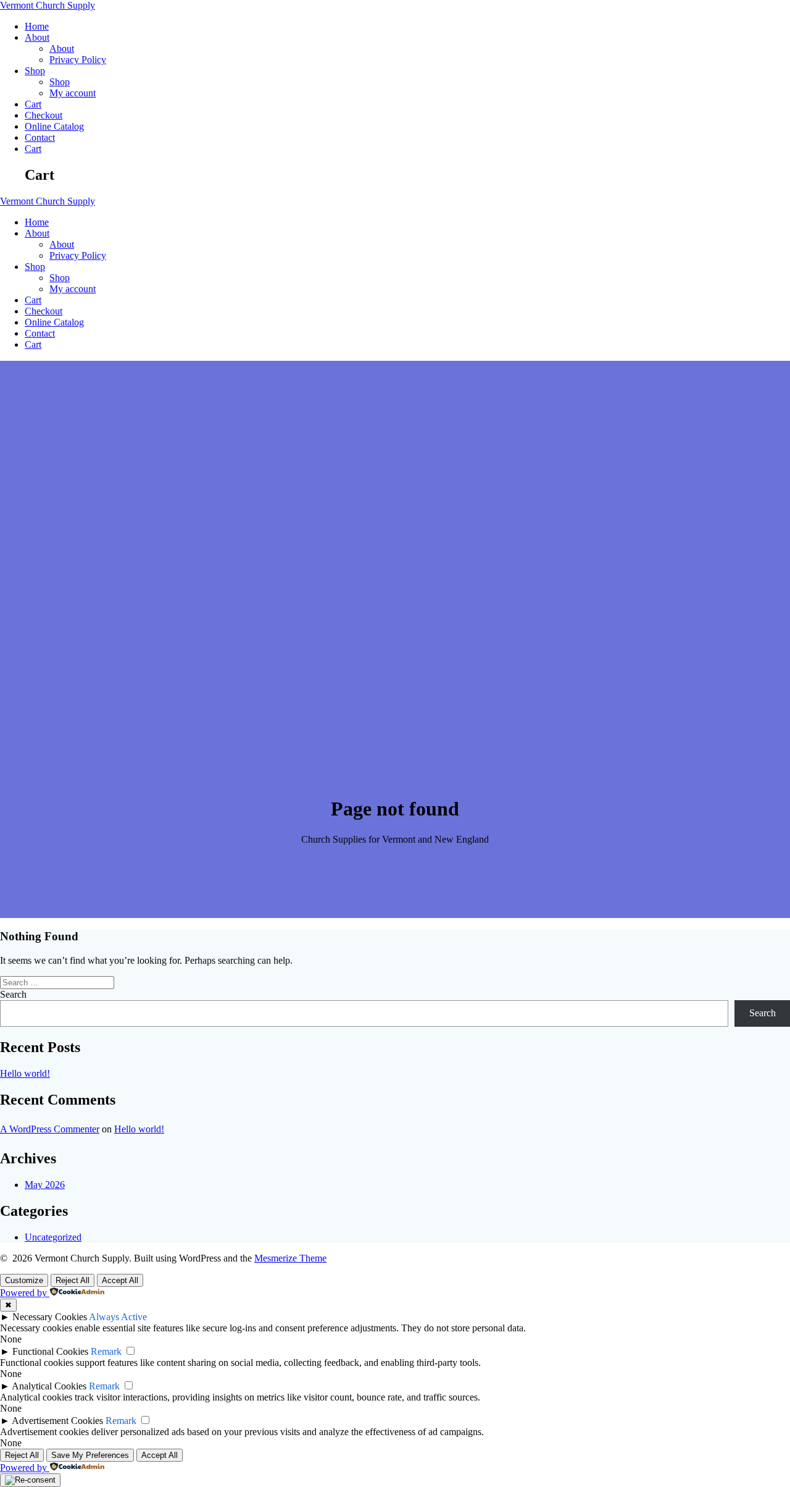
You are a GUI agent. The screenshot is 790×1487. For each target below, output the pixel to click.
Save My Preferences (90, 1455)
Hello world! (25, 1073)
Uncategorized (53, 1237)
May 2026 (45, 1184)
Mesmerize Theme (290, 1258)
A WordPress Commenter (49, 1129)
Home (37, 26)
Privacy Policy (77, 59)
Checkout (43, 115)
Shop (35, 70)
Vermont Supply (47, 5)
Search (13, 994)
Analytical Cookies (49, 1386)
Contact (40, 137)
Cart (33, 104)
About (37, 37)
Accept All (120, 1280)
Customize (24, 1280)
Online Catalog (54, 126)
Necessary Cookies (49, 1317)
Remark (106, 1351)
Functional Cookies (50, 1351)
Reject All (72, 1280)
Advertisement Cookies (57, 1420)
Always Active (118, 1317)
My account (72, 93)
